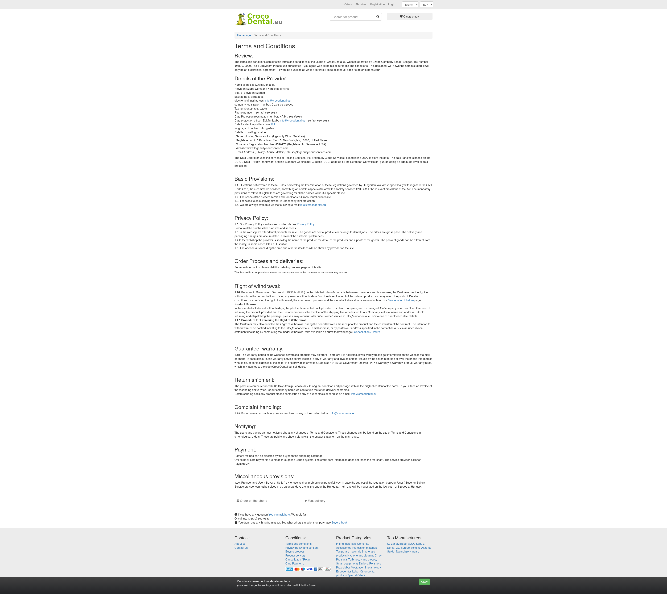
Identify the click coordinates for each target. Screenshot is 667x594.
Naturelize (402, 551)
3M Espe (401, 544)
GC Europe (403, 548)
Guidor (391, 551)
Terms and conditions (298, 544)
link (273, 124)
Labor (355, 571)
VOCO (411, 544)
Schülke (415, 548)
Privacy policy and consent (301, 548)
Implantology (373, 567)
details (274, 581)
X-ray (378, 555)
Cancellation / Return (401, 300)
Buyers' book (339, 522)
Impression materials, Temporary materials (357, 550)
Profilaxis (342, 559)
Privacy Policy (305, 224)
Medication (357, 567)
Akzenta (426, 548)
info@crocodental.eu (278, 100)
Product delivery (295, 555)
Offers (348, 4)
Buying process (294, 551)
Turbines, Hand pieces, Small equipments (356, 561)
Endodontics (344, 571)
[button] (410, 16)
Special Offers (356, 575)
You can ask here (279, 514)
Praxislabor (343, 567)
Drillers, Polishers (370, 563)
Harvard (414, 551)
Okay (424, 582)
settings (284, 581)
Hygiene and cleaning (360, 555)
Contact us (241, 548)
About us (360, 4)
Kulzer (391, 544)
